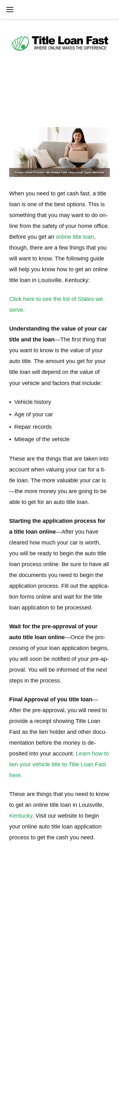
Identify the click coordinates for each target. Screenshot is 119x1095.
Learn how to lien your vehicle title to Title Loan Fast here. (59, 764)
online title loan (75, 237)
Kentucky (20, 816)
